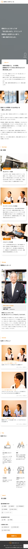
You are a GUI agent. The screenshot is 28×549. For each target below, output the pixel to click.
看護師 (5, 506)
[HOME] (7, 1)
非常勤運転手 (21, 506)
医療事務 (5, 509)
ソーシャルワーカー (8, 512)
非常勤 (11, 519)
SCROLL (25, 57)
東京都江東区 (16, 527)
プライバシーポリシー (19, 545)
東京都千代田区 (7, 530)
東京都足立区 (6, 527)
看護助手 (12, 506)
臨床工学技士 (14, 509)
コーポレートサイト (9, 545)
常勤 (4, 519)
